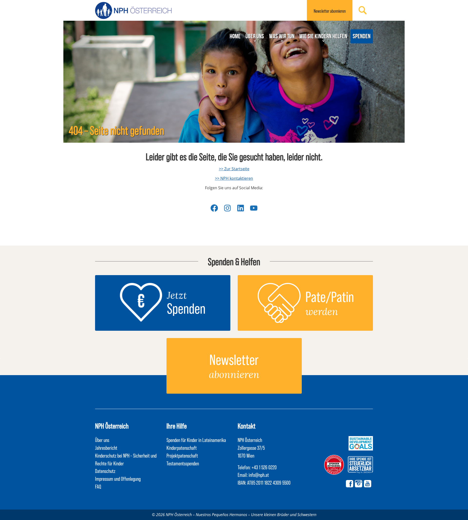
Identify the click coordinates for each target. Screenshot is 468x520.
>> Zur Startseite (234, 168)
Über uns (254, 36)
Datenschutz (105, 471)
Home (235, 36)
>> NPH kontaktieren (234, 178)
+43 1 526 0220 (264, 467)
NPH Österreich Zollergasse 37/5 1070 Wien (251, 448)
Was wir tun (281, 36)
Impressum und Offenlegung (118, 478)
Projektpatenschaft (182, 455)
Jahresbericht (106, 447)
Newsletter (330, 11)
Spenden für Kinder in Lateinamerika (196, 440)
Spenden (361, 36)
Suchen (362, 10)
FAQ (98, 486)
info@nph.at (259, 474)
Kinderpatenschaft (181, 447)
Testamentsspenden (182, 463)
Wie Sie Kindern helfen (323, 36)
